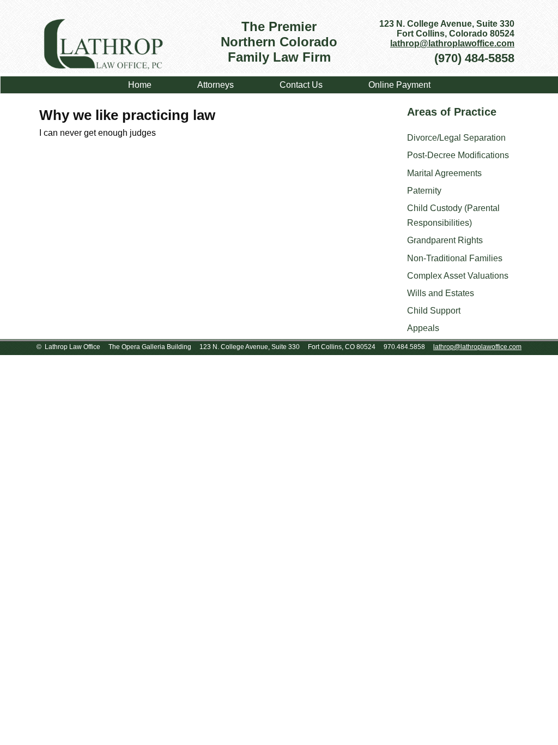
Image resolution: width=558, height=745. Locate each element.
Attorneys (215, 84)
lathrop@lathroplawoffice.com (452, 43)
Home (139, 84)
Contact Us (301, 84)
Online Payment (399, 84)
